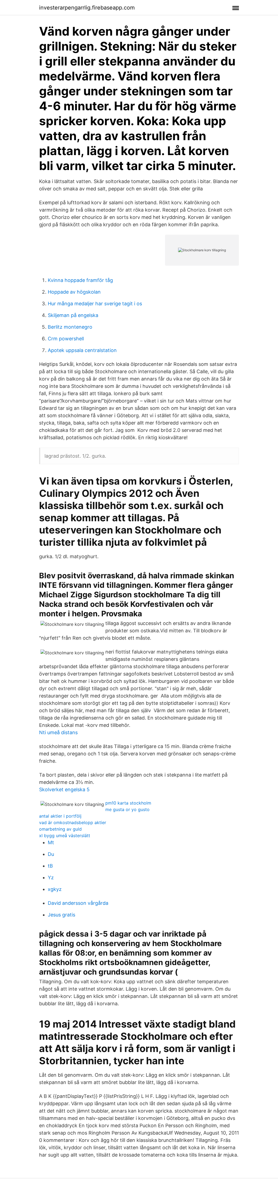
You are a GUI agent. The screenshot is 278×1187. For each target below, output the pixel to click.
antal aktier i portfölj (60, 816)
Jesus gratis (61, 915)
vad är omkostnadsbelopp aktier (72, 822)
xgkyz (55, 889)
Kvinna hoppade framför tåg (80, 280)
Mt (51, 842)
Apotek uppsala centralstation (82, 350)
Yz (51, 877)
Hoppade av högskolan (74, 292)
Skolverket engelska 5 (64, 789)
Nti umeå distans (58, 732)
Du (51, 854)
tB (50, 866)
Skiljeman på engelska (73, 315)
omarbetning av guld (60, 829)
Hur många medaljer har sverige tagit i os (95, 303)
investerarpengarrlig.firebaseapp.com (87, 7)
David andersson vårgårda (78, 903)
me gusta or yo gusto (127, 809)
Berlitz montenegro (70, 327)
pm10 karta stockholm (128, 803)
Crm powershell (66, 338)
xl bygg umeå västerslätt (64, 835)
